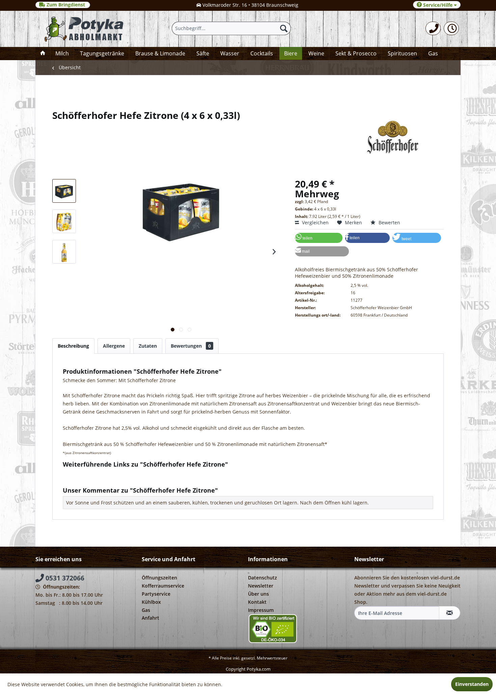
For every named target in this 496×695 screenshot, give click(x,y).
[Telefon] (433, 28)
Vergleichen (315, 222)
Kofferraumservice (163, 585)
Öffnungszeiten (159, 577)
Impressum (261, 610)
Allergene (114, 346)
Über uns (258, 594)
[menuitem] (433, 28)
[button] (318, 238)
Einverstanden (472, 684)
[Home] (42, 53)
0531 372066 (64, 578)
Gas (146, 610)
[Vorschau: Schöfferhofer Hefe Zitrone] (64, 191)
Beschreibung (73, 346)
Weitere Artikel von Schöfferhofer (105, 479)
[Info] (451, 28)
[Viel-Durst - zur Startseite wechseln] (84, 29)
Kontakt (257, 602)
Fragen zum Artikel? (90, 473)
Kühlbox (151, 602)
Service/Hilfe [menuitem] (438, 5)
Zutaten (148, 346)
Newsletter (260, 585)
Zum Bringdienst (65, 5)
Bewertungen (191, 346)
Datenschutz (262, 577)
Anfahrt (150, 618)
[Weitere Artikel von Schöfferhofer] (248, 137)
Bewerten (388, 222)
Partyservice (156, 594)
